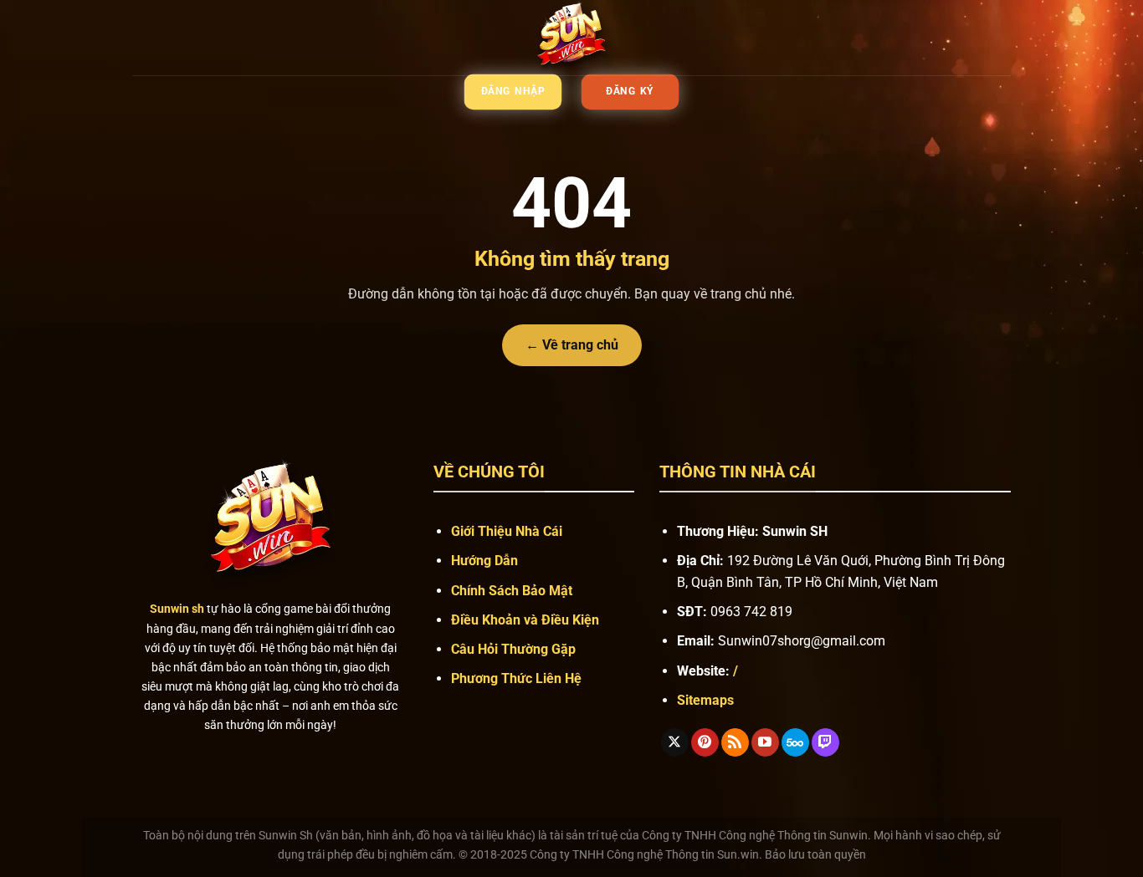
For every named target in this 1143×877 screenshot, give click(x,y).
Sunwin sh (177, 609)
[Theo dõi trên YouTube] (765, 742)
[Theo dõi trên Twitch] (825, 742)
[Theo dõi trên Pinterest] (705, 742)
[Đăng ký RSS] (735, 742)
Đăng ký (630, 92)
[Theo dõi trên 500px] (795, 742)
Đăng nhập (513, 92)
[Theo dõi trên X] (675, 742)
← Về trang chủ (571, 345)
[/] (571, 37)
